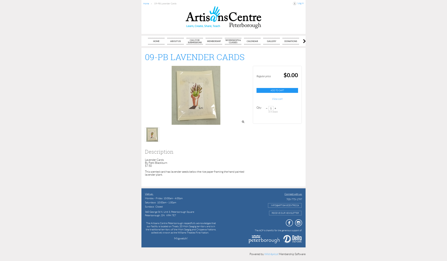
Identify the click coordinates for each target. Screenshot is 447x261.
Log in (301, 3)
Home (146, 3)
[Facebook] (289, 222)
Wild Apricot (271, 254)
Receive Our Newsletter (285, 213)
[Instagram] (298, 222)
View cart (277, 99)
